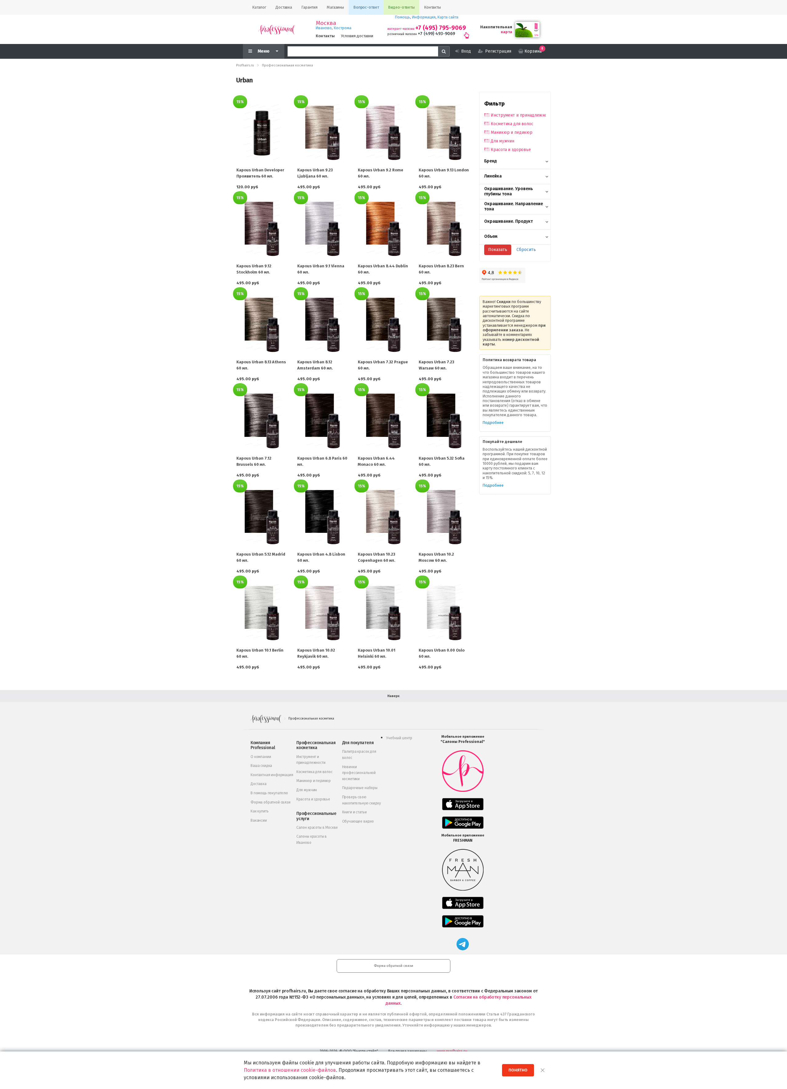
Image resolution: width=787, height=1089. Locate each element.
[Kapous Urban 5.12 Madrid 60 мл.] (261, 517)
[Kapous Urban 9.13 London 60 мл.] (444, 132)
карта (506, 32)
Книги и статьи (354, 812)
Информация (424, 17)
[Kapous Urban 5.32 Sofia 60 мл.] (444, 420)
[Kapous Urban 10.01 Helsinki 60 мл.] (383, 613)
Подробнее (493, 422)
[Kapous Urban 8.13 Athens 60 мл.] (261, 324)
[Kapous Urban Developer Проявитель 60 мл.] (261, 132)
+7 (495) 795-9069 (440, 27)
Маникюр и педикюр (511, 132)
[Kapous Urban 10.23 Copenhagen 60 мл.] (383, 517)
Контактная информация (272, 775)
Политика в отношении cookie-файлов (290, 1070)
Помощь (402, 17)
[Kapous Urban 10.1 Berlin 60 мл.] (261, 613)
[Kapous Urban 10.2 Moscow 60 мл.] (444, 517)
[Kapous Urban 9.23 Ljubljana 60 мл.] (322, 132)
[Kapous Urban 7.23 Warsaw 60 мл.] (444, 324)
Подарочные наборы (360, 788)
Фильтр (494, 103)
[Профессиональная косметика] (276, 29)
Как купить (259, 811)
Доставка (259, 784)
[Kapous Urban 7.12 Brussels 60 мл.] (261, 420)
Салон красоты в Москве (317, 827)
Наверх (393, 696)
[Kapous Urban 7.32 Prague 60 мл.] (383, 324)
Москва (326, 23)
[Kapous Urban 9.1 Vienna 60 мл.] (322, 228)
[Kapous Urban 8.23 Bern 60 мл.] (444, 228)
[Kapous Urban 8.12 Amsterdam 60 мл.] (322, 324)
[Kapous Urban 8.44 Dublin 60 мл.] (383, 228)
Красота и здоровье (511, 149)
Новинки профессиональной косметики (359, 773)
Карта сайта (447, 17)
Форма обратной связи (271, 802)
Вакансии (259, 820)
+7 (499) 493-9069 (436, 33)
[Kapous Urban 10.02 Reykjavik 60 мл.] (322, 613)
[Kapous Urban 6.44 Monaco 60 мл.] (383, 420)
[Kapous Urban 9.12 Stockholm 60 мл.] (261, 228)
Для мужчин (502, 141)
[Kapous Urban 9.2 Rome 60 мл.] (383, 132)
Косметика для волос (512, 123)
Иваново (324, 28)
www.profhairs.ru (452, 1051)
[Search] (444, 51)
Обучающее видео (358, 821)
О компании (261, 757)
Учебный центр (399, 738)
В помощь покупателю (269, 793)
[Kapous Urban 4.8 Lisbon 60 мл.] (322, 517)
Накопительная (496, 27)
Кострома (342, 28)
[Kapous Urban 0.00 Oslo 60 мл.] (444, 613)
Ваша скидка (261, 766)
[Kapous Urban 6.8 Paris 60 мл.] (322, 420)
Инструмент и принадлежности (518, 115)
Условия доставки (357, 36)
